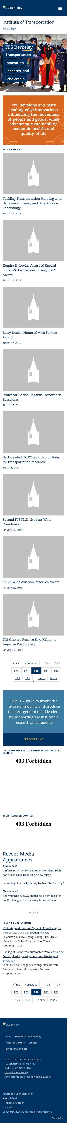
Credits (33, 1042)
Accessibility (10, 1098)
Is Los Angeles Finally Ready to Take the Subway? (33, 883)
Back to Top (58, 1118)
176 (48, 663)
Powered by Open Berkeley (18, 1093)
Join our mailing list (16, 1048)
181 (47, 671)
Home (7, 1036)
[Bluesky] (40, 1030)
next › (43, 679)
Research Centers (15, 1042)
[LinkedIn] (19, 1030)
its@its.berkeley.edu (16, 1072)
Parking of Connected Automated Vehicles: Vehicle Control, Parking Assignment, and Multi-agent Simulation (33, 956)
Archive (33, 912)
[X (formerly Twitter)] (12, 1030)
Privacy (7, 1107)
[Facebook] (5, 1030)
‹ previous (32, 663)
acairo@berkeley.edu (39, 1076)
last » (54, 679)
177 (58, 663)
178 (17, 671)
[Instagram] (33, 1030)
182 (57, 671)
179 (27, 671)
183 (19, 679)
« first (17, 663)
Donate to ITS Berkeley (28, 1036)
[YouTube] (26, 1030)
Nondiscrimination (13, 1102)
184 (29, 679)
